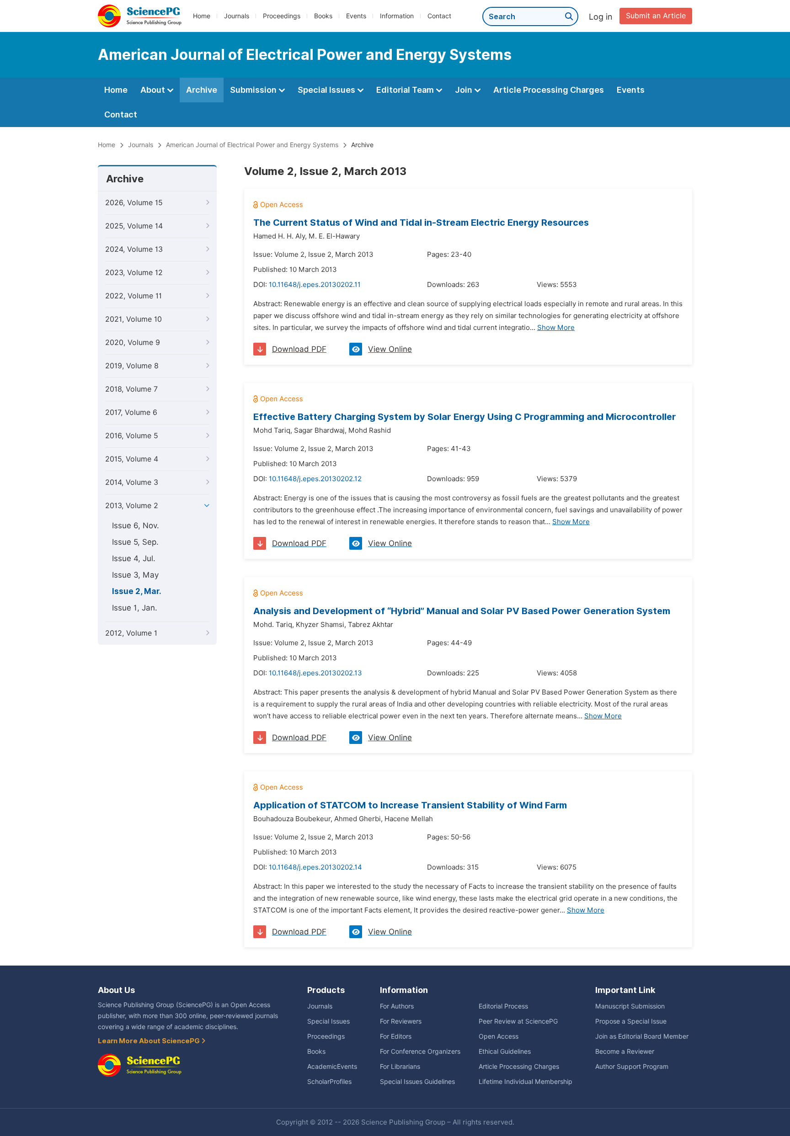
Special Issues (327, 90)
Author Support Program (631, 1066)
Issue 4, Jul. (133, 558)
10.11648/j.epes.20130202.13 (315, 673)
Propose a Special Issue (631, 1021)
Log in (601, 16)
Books (323, 16)
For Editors (395, 1036)
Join (464, 90)
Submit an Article (656, 15)
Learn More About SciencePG (149, 1041)
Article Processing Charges (548, 90)
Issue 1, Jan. (134, 607)
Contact (439, 16)
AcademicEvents (332, 1066)
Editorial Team (406, 90)
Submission (254, 90)
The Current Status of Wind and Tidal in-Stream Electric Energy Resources (421, 222)
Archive (201, 90)
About (153, 90)
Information (397, 16)
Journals (236, 16)
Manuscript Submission (630, 1006)
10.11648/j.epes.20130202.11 (315, 285)
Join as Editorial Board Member (642, 1036)
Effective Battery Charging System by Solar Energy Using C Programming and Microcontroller (464, 416)
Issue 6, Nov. (135, 525)
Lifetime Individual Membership (525, 1081)
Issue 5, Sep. (135, 542)
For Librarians (400, 1066)
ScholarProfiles (329, 1081)
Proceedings (281, 16)
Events (356, 16)
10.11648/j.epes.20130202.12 (315, 479)
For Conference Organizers (420, 1051)
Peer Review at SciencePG (518, 1021)
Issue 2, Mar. (136, 591)
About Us (116, 990)
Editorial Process (503, 1006)
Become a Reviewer (624, 1051)
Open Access (498, 1036)
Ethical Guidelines (505, 1051)
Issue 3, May (135, 574)
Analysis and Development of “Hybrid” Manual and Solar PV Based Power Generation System (461, 610)
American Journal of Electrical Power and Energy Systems (252, 145)
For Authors (397, 1006)
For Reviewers (401, 1021)
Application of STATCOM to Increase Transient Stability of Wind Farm (410, 805)
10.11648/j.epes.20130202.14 (315, 867)
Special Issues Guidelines (417, 1081)
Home (201, 16)
